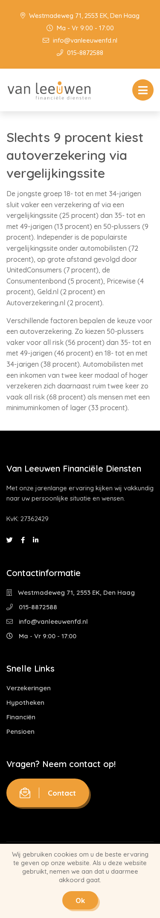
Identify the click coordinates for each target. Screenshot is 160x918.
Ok (80, 900)
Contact (62, 792)
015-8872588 (84, 53)
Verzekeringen (28, 688)
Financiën (20, 717)
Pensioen (20, 731)
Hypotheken (25, 702)
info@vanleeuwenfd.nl (84, 40)
